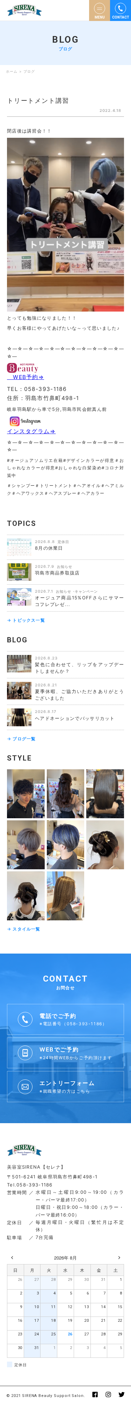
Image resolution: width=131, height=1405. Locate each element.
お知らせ (64, 566)
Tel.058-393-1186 (30, 1185)
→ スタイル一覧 (24, 929)
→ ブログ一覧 (21, 738)
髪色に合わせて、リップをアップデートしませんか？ (79, 668)
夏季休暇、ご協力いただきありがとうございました (79, 695)
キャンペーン (86, 591)
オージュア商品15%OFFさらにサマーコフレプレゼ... (79, 601)
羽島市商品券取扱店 (57, 573)
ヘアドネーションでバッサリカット (75, 718)
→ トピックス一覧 (26, 620)
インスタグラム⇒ (31, 431)
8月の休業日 (49, 548)
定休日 (63, 542)
